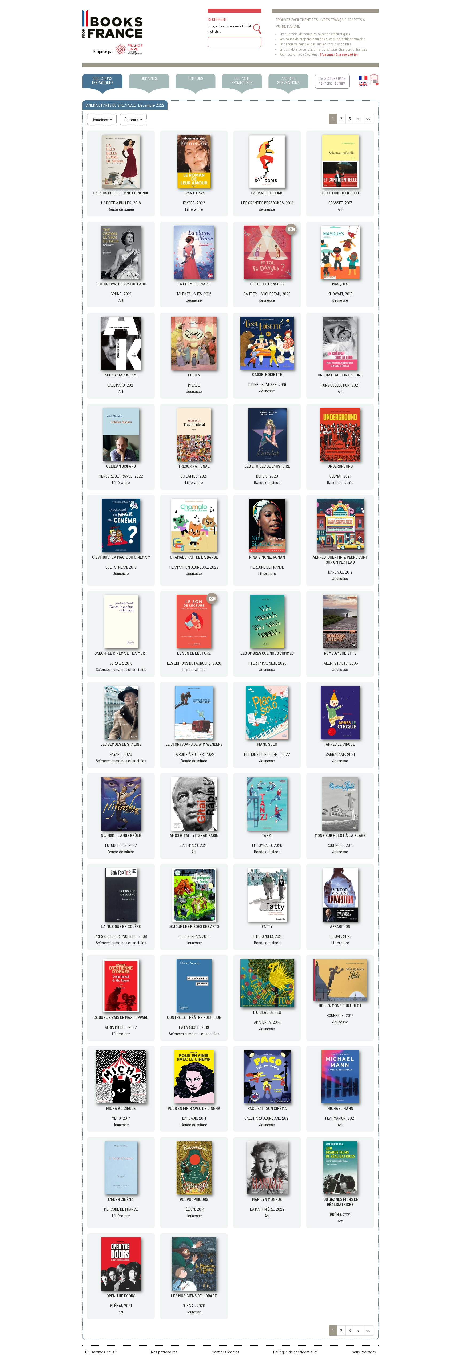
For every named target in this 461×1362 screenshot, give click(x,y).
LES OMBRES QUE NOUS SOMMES (267, 653)
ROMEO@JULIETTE (340, 653)
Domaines (100, 119)
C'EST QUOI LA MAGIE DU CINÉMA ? (121, 556)
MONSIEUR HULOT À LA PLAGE (340, 835)
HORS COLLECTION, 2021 (340, 384)
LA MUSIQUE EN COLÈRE (121, 926)
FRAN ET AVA (194, 192)
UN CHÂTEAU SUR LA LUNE (340, 374)
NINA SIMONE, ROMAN (267, 556)
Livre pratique (194, 669)
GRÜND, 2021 (121, 293)
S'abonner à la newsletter (339, 54)
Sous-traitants (364, 1351)
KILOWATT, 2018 (340, 293)
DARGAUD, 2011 (194, 1118)
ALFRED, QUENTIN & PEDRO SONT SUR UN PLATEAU (340, 559)
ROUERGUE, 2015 (340, 845)
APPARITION (340, 926)
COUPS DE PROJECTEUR (242, 80)
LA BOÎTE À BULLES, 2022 (194, 754)
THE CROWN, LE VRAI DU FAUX (121, 283)
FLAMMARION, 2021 (340, 1118)
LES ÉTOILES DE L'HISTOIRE (267, 465)
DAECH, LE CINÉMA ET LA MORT (120, 653)
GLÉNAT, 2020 (194, 1305)
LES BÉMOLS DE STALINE (120, 743)
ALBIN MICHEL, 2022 (121, 1027)
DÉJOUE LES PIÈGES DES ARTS (194, 926)
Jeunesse (267, 209)
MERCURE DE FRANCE (267, 566)
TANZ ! (267, 835)
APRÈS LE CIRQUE (340, 743)
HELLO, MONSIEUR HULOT (340, 1005)
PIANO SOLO (267, 743)
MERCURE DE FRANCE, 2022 (121, 475)
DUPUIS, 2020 (267, 475)
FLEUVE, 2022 (340, 936)
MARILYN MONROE (267, 1199)
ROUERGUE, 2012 (340, 1015)
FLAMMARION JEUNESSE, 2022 (193, 566)
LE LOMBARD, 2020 (267, 845)
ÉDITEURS (195, 78)
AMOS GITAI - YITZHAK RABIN (194, 835)
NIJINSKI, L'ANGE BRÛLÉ (121, 835)
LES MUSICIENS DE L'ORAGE (194, 1295)
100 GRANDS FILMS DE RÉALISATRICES (340, 1202)
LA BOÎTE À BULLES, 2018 (121, 202)
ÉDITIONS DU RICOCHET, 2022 (267, 754)
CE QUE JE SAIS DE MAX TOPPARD (120, 1017)
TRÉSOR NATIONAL (194, 465)
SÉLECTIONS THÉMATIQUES (102, 80)
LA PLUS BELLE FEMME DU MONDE (121, 192)
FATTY (267, 926)
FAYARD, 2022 (194, 202)
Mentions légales (225, 1351)
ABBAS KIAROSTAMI (121, 374)
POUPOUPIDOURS (194, 1199)
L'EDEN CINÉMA (121, 1199)
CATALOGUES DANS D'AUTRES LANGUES (332, 81)
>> (368, 118)
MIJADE (194, 384)
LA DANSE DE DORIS (267, 192)
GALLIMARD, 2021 (120, 384)
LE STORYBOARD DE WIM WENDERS (193, 743)
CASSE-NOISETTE (267, 374)
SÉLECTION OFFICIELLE (340, 192)
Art (340, 209)
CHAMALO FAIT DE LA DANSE (194, 556)
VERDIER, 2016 (121, 662)
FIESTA (194, 374)
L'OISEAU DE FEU (267, 1012)
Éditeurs (131, 119)
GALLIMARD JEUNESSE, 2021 (267, 1118)
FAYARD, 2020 (121, 754)
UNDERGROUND (340, 465)
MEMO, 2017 (121, 1118)
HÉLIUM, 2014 (194, 1209)
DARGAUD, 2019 (340, 571)
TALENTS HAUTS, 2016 (194, 293)
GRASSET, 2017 (340, 202)
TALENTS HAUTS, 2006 (340, 662)
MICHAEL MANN (340, 1108)
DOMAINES (149, 78)
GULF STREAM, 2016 (194, 936)
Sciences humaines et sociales (121, 669)
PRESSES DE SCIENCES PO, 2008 (121, 936)
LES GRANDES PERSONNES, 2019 (267, 202)
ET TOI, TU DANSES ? (267, 283)
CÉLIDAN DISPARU (121, 465)
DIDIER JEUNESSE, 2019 (267, 384)
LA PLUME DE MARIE (194, 283)
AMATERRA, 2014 (267, 1022)
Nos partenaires (164, 1351)
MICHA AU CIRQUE (121, 1108)
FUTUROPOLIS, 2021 (267, 936)
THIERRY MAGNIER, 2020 (267, 662)
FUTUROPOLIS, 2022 (121, 845)
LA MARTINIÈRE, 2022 (267, 1209)
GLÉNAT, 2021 (340, 475)
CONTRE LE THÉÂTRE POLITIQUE (194, 1017)
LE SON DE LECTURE (194, 653)
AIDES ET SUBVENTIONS (288, 80)
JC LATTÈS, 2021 (194, 475)
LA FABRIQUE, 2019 (194, 1027)
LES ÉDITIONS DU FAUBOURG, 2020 (194, 662)
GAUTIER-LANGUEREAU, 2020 (267, 293)
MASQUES (340, 283)
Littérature (194, 209)
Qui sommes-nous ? (101, 1351)
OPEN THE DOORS (120, 1295)
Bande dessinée (121, 209)
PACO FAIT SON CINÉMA (267, 1108)
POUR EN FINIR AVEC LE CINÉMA (194, 1108)
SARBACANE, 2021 (340, 754)
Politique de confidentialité (295, 1351)
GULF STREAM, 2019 (120, 566)
